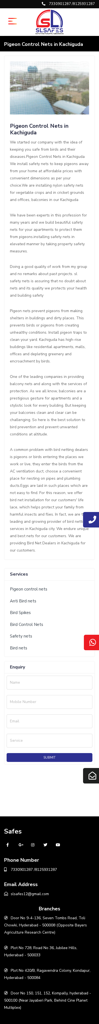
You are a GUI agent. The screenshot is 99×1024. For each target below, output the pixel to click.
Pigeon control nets (28, 589)
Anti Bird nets (23, 601)
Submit (49, 757)
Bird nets (18, 648)
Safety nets (21, 636)
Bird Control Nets (26, 624)
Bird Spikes (20, 612)
